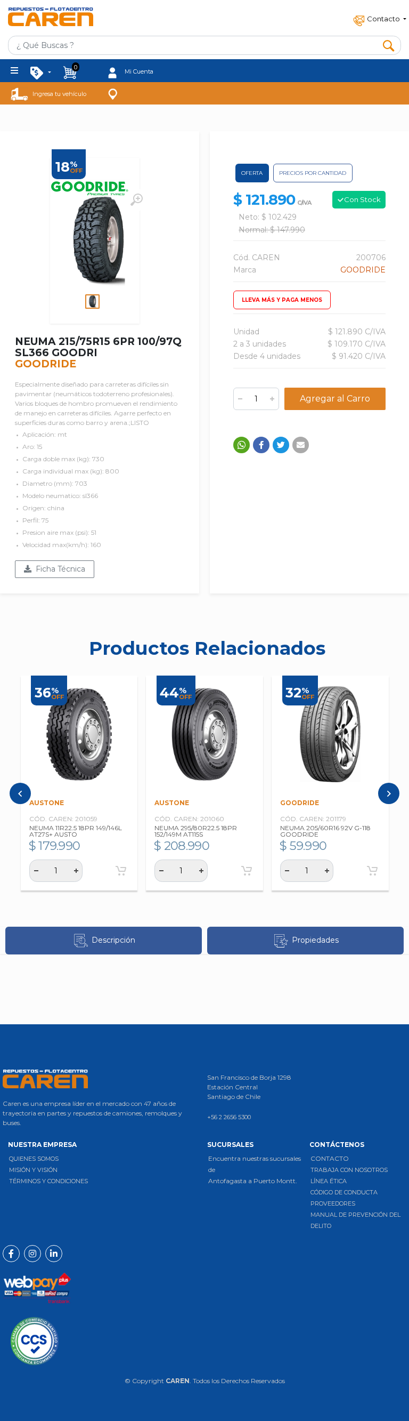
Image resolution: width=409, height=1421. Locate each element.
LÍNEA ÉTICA (328, 1181)
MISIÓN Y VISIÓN (33, 1170)
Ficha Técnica (58, 569)
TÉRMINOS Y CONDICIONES (48, 1181)
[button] (378, 17)
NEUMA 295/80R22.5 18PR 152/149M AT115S (195, 831)
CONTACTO (329, 1158)
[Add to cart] (120, 870)
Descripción (113, 940)
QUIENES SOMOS (34, 1158)
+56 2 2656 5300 (229, 1117)
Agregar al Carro (335, 399)
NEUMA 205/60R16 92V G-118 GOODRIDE (325, 831)
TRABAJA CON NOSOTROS (349, 1170)
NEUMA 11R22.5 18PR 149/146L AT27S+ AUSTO (75, 831)
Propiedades (315, 940)
